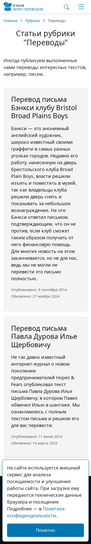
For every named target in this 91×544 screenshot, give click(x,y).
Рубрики (33, 20)
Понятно (45, 530)
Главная (10, 20)
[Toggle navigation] (81, 7)
